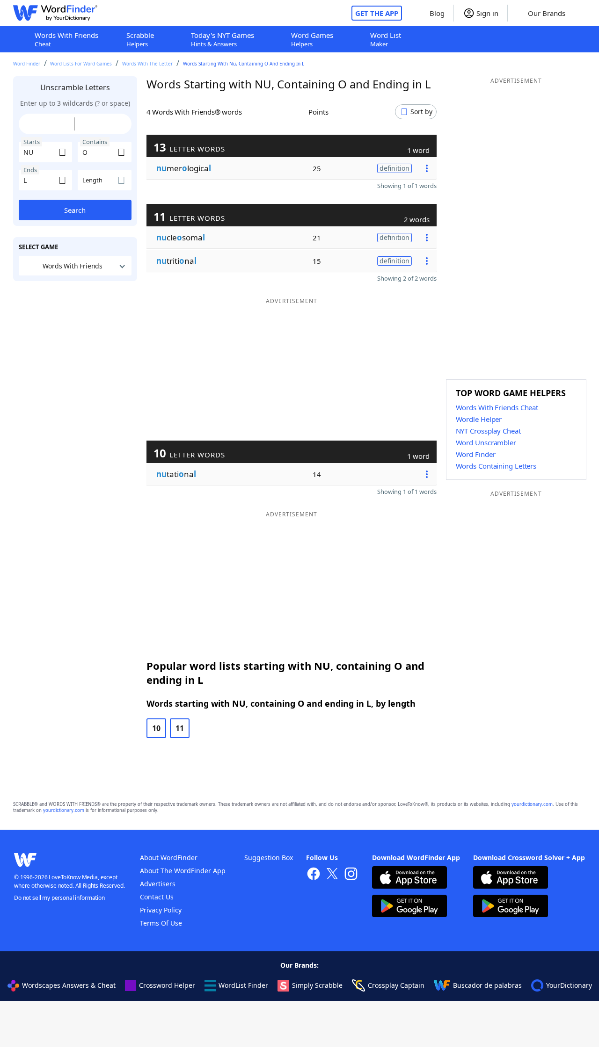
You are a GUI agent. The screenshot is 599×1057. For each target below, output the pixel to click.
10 (156, 728)
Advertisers (157, 883)
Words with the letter (147, 63)
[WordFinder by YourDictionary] (55, 13)
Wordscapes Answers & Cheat (69, 985)
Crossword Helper (167, 985)
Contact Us (157, 896)
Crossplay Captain (396, 985)
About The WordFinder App (183, 870)
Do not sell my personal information (59, 898)
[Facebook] (313, 874)
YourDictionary (569, 985)
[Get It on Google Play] (409, 907)
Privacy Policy (161, 909)
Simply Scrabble (317, 985)
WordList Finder (243, 985)
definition (394, 168)
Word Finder (26, 63)
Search (75, 210)
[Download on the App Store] (409, 878)
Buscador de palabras (487, 985)
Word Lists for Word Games (81, 63)
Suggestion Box (268, 857)
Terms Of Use (161, 923)
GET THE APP (376, 13)
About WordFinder (168, 857)
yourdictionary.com (532, 804)
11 (179, 728)
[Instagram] (350, 874)
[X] (332, 874)
